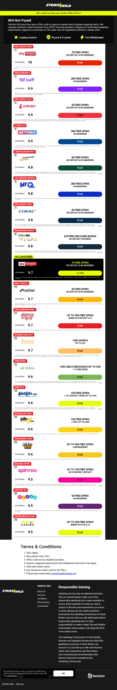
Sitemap (19, 684)
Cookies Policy (11, 675)
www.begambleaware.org (63, 573)
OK (63, 673)
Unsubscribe (42, 606)
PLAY (80, 62)
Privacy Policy (43, 602)
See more (99, 173)
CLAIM (80, 273)
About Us (41, 591)
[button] (58, 59)
